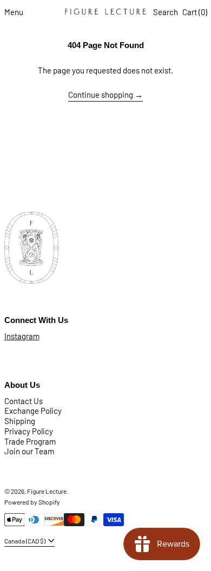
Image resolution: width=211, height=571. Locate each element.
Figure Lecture (47, 491)
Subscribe (21, 172)
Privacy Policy (28, 431)
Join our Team (29, 451)
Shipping (19, 421)
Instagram (21, 336)
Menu (13, 12)
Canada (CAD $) (25, 541)
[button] (165, 12)
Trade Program (30, 441)
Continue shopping (100, 95)
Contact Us (23, 401)
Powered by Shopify (32, 502)
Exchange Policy (33, 410)
